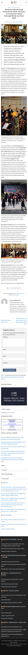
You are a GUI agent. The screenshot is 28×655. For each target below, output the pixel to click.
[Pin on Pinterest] (18, 288)
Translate (12, 412)
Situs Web (5, 362)
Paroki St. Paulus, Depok (10, 590)
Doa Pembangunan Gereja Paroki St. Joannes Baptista (12, 580)
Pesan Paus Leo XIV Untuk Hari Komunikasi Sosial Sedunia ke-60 (13, 447)
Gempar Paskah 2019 (6, 612)
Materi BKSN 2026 (5, 599)
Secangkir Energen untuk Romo (8, 551)
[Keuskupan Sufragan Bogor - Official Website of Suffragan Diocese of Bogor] (14, 2)
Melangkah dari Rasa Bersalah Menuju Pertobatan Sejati (13, 565)
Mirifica (5, 482)
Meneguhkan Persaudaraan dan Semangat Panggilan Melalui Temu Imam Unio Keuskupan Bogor (12, 459)
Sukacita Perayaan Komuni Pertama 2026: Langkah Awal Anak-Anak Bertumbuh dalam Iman (13, 630)
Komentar (5, 337)
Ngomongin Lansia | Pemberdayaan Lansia (11, 626)
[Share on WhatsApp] (7, 288)
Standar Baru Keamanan (7, 618)
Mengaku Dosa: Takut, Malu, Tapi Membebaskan (13, 569)
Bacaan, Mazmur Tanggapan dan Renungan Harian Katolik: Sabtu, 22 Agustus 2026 (13, 499)
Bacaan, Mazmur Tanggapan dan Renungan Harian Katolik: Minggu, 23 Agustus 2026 (13, 494)
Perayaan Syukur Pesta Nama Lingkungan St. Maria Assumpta (13, 596)
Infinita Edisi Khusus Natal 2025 (9, 586)
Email (4, 356)
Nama (4, 349)
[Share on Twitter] (12, 288)
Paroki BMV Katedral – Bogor (12, 539)
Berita (9, 7)
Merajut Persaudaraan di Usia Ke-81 (10, 561)
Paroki (12, 7)
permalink (17, 294)
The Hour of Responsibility (7, 529)
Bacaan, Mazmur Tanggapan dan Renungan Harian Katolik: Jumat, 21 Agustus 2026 (13, 510)
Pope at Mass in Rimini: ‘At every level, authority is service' (13, 520)
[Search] (26, 2)
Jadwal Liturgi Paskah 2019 (8, 615)
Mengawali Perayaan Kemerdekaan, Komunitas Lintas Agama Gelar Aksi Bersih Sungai (12, 544)
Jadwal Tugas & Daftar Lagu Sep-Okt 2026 (11, 602)
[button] (2, 2)
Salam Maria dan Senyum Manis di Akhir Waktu (12, 548)
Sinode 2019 (17, 7)
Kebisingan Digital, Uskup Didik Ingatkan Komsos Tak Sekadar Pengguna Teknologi (13, 443)
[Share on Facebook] (10, 288)
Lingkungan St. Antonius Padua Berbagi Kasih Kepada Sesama (12, 635)
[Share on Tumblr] (20, 288)
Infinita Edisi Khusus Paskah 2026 (9, 584)
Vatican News (7, 515)
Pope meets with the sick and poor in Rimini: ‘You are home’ (14, 525)
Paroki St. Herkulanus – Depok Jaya (14, 622)
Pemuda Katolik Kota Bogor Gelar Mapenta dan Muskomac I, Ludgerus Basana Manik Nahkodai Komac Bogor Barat (13, 453)
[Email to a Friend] (15, 288)
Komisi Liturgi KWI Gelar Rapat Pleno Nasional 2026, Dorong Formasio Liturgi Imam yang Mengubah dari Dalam (12, 504)
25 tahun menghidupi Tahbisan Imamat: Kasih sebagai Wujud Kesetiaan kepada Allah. (12, 438)
